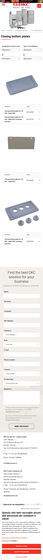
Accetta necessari (21, 552)
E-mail (6, 350)
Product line (8, 379)
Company (7, 311)
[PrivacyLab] (14, 541)
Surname (7, 301)
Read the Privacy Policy (12, 411)
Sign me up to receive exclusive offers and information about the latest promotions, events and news (21, 418)
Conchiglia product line (21, 30)
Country (7, 369)
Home (2, 30)
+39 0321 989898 (15, 458)
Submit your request (21, 426)
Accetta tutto (21, 546)
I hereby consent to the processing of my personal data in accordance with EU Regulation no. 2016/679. (22, 409)
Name (6, 292)
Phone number (9, 360)
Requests (7, 389)
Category (7, 331)
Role (5, 340)
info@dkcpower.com (11, 496)
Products (9, 30)
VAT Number (8, 321)
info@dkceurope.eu (10, 463)
